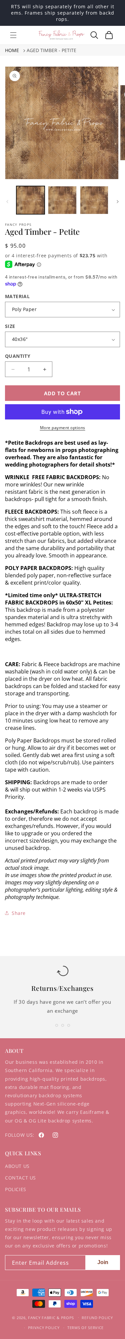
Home (12, 50)
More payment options (62, 427)
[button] (13, 35)
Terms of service (85, 1327)
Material (17, 296)
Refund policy (97, 1317)
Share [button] (19, 913)
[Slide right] (117, 201)
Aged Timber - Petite (51, 50)
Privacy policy (44, 1327)
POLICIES (15, 1189)
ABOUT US (17, 1166)
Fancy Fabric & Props (51, 1317)
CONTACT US (20, 1178)
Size (10, 326)
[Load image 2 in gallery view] (62, 200)
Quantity (17, 356)
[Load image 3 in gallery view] (94, 200)
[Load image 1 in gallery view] (30, 200)
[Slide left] (7, 201)
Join (102, 1262)
